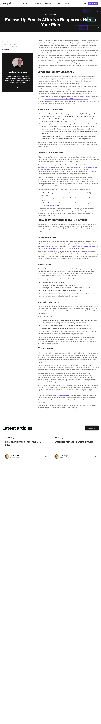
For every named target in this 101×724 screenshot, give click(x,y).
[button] (26, 3)
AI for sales (41, 57)
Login (84, 3)
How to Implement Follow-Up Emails (11, 47)
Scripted (44, 195)
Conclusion (5, 49)
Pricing (59, 3)
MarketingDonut (52, 205)
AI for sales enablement (62, 395)
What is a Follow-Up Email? (9, 44)
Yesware (44, 200)
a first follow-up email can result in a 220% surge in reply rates (66, 99)
